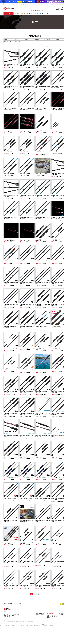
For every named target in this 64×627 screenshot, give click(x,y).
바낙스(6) (26, 39)
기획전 (24, 13)
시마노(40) (37, 39)
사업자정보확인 (17, 614)
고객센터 (19, 603)
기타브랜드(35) (17, 41)
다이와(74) (16, 39)
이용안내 (15, 603)
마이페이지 (61, 4)
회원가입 (55, 4)
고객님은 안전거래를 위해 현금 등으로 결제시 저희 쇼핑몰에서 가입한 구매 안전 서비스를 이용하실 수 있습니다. (20, 621)
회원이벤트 (30, 13)
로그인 (51, 4)
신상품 (47, 13)
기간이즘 (5, 39)
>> (38, 594)
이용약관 (5, 603)
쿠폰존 (42, 13)
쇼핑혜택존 (36, 13)
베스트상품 (18, 13)
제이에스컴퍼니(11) (7, 41)
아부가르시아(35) (48, 39)
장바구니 (58, 4)
